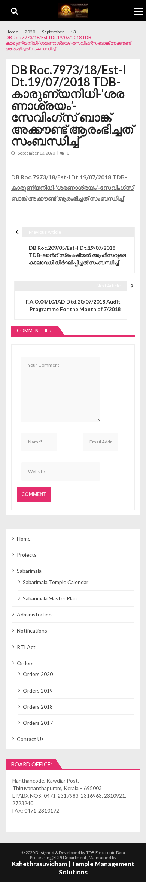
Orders (25, 663)
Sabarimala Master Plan (50, 598)
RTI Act (26, 647)
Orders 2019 (38, 690)
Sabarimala (29, 571)
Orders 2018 (38, 706)
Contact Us (30, 739)
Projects (27, 554)
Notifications (32, 630)
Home (24, 538)
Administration (34, 614)
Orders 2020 (38, 674)
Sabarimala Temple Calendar (55, 582)
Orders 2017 (38, 723)
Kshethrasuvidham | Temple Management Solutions (73, 868)
